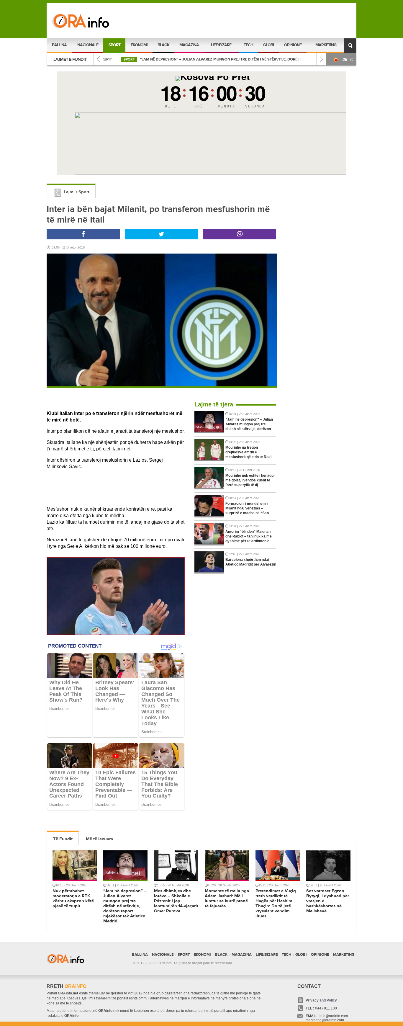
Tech (248, 45)
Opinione (293, 45)
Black (163, 45)
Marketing (325, 45)
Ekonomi (139, 45)
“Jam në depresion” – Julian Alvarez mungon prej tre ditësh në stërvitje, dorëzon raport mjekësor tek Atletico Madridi (246, 59)
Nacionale (87, 45)
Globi (268, 45)
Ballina (59, 45)
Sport (114, 45)
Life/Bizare (221, 45)
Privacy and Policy (321, 1000)
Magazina (189, 45)
